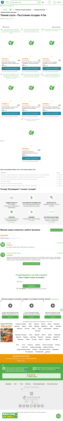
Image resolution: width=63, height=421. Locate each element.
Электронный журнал (39, 384)
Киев (30, 324)
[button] (9, 56)
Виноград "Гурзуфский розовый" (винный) (11, 183)
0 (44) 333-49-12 (10, 369)
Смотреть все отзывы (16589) (31, 263)
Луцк (51, 326)
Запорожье (57, 324)
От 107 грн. (59, 181)
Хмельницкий (47, 328)
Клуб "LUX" (25, 347)
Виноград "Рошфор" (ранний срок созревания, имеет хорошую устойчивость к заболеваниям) (25, 175)
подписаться (31, 286)
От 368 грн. (59, 179)
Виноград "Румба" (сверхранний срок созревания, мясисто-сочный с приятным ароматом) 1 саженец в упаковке (51, 107)
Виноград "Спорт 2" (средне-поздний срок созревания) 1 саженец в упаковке (50, 62)
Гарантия (37, 345)
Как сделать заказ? (44, 349)
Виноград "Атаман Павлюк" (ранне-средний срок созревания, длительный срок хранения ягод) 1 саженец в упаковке (31, 107)
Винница (36, 326)
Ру (42, 2)
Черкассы (17, 326)
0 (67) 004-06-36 (20, 371)
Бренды (48, 352)
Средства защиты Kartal (23, 349)
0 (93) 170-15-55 (19, 369)
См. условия (11, 222)
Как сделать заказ (52, 384)
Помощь (34, 349)
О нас (23, 345)
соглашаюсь (22, 288)
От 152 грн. (59, 177)
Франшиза (8, 384)
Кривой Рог (44, 326)
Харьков (36, 324)
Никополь (19, 328)
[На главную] (3, 2)
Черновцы (48, 337)
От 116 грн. (59, 183)
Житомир (37, 331)
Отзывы (57, 345)
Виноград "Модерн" (6, 181)
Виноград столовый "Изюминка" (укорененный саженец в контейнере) (19, 179)
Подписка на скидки (35, 347)
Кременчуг (21, 339)
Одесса (43, 324)
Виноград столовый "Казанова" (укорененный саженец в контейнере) (19, 185)
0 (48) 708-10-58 (10, 371)
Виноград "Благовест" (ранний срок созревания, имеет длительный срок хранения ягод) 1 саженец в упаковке (31, 62)
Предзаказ (55, 349)
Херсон (24, 326)
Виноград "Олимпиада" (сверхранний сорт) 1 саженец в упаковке (30, 152)
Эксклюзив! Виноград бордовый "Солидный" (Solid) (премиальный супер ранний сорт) (23, 177)
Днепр (49, 324)
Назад (5, 10)
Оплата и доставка (47, 345)
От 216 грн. (59, 175)
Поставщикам (29, 352)
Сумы (39, 328)
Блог (17, 345)
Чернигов (55, 328)
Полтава (27, 328)
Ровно (33, 328)
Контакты (30, 345)
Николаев (58, 326)
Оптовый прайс (39, 352)
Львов (30, 326)
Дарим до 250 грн (48, 347)
